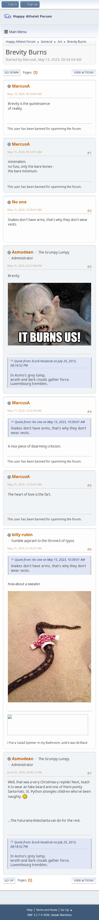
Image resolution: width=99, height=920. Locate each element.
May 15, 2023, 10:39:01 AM (24, 210)
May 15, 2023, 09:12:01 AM (24, 152)
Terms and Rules (46, 910)
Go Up (9, 880)
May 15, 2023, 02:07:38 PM (24, 266)
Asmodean (23, 252)
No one (19, 202)
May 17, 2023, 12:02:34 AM (24, 410)
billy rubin (22, 534)
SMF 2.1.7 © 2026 (38, 914)
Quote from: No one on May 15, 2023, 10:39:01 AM (50, 422)
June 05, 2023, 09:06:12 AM (24, 772)
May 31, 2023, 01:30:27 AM (24, 548)
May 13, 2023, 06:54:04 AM (24, 94)
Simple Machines (61, 914)
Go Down (12, 72)
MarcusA (21, 86)
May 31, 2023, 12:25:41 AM (24, 484)
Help (30, 910)
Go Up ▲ (67, 910)
